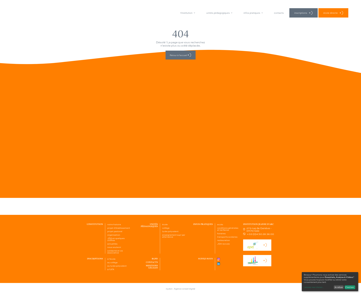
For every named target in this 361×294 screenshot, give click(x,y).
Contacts (152, 262)
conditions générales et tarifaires (227, 228)
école (165, 224)
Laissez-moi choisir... (314, 287)
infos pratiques (252, 13)
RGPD (155, 259)
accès (220, 224)
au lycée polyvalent (117, 265)
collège (166, 227)
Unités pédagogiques (149, 225)
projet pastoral (114, 231)
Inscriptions (95, 259)
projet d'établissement (118, 227)
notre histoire (114, 224)
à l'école (111, 258)
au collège (112, 262)
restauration (223, 240)
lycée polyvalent (170, 231)
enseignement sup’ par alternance (173, 235)
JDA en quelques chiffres (116, 239)
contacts (279, 13)
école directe (330, 12)
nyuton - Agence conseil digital (180, 288)
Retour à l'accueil (178, 55)
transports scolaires (227, 236)
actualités (112, 243)
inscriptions (300, 12)
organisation (113, 234)
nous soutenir (114, 247)
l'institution (186, 13)
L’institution (95, 224)
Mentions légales (152, 266)
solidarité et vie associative (115, 251)
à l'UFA (110, 269)
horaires (221, 233)
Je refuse (338, 287)
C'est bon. (349, 287)
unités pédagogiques (218, 13)
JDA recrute (223, 243)
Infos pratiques (203, 224)
